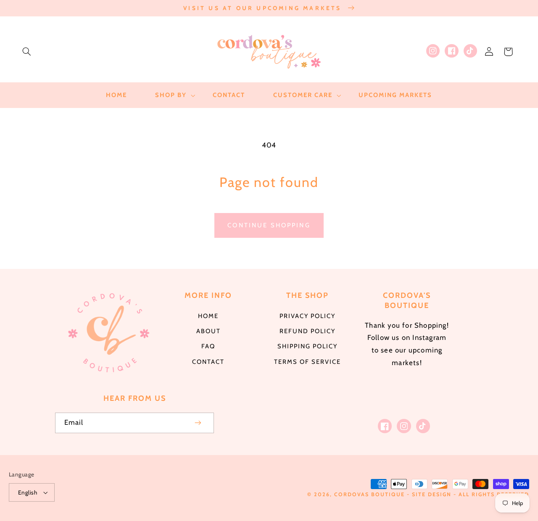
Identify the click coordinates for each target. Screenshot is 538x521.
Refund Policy (307, 331)
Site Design (431, 494)
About (208, 331)
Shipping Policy (307, 346)
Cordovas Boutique (370, 494)
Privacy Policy (307, 316)
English (27, 492)
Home (208, 316)
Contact (208, 362)
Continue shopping (269, 225)
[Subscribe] (198, 423)
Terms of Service (307, 362)
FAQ (208, 346)
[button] (26, 51)
